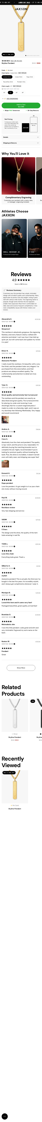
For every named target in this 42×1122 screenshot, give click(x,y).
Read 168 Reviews (16, 61)
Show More (21, 668)
